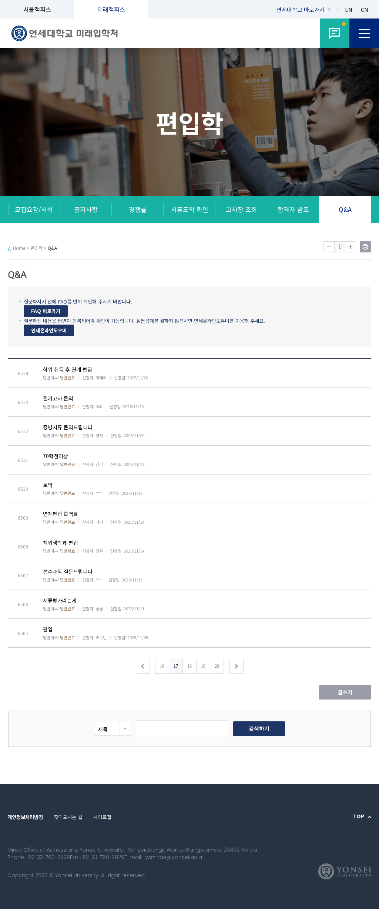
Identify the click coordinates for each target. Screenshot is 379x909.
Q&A (345, 209)
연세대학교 (300, 9)
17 (176, 666)
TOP (358, 817)
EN (348, 9)
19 (203, 666)
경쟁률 (138, 209)
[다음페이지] (236, 666)
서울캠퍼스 (37, 9)
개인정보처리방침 (25, 817)
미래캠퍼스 (111, 9)
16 (162, 666)
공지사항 (86, 209)
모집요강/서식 (34, 209)
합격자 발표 (293, 209)
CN (364, 9)
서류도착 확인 (189, 209)
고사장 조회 (241, 209)
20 (217, 666)
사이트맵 (102, 817)
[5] (334, 33)
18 (189, 666)
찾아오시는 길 (68, 817)
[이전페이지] (143, 666)
